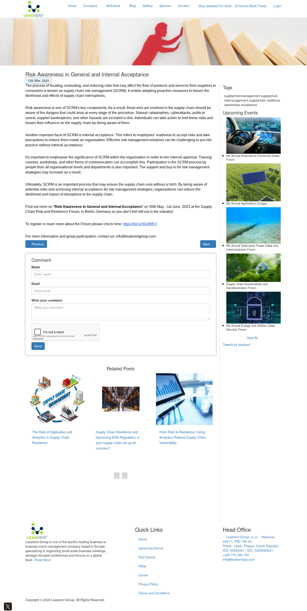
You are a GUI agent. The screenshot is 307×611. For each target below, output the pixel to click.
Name (35, 267)
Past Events (146, 557)
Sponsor (165, 5)
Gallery (147, 5)
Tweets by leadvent (236, 344)
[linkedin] (14, 606)
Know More (43, 560)
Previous (37, 244)
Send (38, 346)
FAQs (142, 566)
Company (90, 5)
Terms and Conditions (154, 593)
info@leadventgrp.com (239, 559)
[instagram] (18, 606)
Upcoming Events (150, 548)
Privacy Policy (148, 584)
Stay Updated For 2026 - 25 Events (232, 6)
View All (252, 337)
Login (277, 6)
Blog (132, 5)
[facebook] (1, 606)
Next (207, 244)
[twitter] (7, 606)
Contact (183, 5)
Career (143, 575)
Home (72, 5)
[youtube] (21, 606)
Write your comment (46, 300)
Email (35, 283)
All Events (113, 5)
